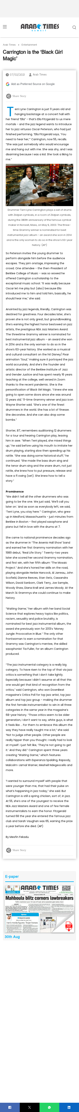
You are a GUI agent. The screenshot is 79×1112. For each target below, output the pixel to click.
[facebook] (9, 1107)
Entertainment (29, 45)
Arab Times (9, 45)
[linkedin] (69, 1107)
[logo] (39, 27)
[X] (29, 1107)
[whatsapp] (49, 1107)
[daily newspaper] (39, 909)
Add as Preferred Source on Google (33, 84)
